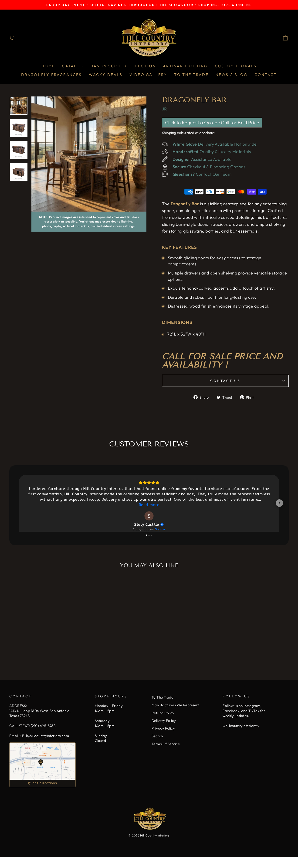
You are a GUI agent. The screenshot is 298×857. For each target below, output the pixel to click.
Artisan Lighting (185, 66)
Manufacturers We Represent (176, 705)
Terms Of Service (166, 744)
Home (48, 66)
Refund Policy (163, 713)
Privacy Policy (163, 728)
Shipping (169, 132)
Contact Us (225, 381)
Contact (265, 74)
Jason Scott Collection (123, 66)
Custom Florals (236, 66)
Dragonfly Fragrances (51, 74)
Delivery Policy (164, 720)
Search (157, 736)
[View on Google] (149, 516)
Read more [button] (149, 505)
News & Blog (231, 74)
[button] (18, 503)
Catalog (73, 66)
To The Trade (191, 74)
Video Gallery (148, 74)
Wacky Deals (105, 74)
